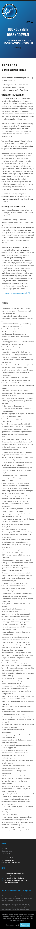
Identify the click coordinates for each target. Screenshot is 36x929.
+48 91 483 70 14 (9, 858)
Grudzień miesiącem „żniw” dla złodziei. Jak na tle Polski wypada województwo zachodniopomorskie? (17, 447)
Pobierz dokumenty (11, 883)
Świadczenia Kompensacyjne (12, 825)
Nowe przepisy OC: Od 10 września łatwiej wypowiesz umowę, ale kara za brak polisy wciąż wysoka (17, 534)
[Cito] (18, 11)
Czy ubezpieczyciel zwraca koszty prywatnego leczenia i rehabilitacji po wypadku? (15, 336)
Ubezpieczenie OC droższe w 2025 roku (16, 678)
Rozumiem (25, 925)
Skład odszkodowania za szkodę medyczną (17, 822)
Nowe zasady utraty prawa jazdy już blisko (17, 573)
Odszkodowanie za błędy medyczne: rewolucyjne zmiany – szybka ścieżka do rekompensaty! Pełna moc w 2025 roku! (16, 495)
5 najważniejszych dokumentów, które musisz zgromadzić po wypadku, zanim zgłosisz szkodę (16, 477)
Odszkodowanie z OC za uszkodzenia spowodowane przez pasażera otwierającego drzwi (15, 755)
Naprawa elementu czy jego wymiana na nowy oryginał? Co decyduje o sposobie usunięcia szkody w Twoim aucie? (16, 621)
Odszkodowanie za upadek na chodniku (16, 776)
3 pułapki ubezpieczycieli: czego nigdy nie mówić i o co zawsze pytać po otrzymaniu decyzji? (17, 470)
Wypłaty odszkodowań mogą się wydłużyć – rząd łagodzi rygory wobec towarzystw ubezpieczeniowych (17, 578)
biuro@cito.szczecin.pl (12, 862)
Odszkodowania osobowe (13, 876)
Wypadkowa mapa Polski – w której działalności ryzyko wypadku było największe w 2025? (18, 385)
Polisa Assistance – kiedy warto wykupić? (16, 560)
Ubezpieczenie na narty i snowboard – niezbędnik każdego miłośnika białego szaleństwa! (15, 503)
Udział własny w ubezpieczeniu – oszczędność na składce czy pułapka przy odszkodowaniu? (16, 408)
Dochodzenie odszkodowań (14, 874)
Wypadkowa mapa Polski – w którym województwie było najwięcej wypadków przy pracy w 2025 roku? (18, 393)
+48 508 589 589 (8, 860)
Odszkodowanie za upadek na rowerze (16, 778)
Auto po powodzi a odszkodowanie (14, 750)
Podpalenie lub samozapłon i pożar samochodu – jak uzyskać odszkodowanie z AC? (17, 318)
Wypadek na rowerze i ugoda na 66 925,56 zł (18, 424)
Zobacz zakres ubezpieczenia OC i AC (16, 293)
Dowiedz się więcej (12, 925)
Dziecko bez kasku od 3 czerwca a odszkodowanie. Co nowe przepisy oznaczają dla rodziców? (18, 359)
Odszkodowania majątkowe (14, 878)
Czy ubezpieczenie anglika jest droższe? (16, 308)
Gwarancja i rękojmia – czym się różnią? (16, 717)
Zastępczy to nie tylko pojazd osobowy (16, 796)
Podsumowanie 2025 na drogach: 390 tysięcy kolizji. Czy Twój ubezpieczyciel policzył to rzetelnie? (18, 400)
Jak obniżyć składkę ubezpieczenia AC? (15, 529)
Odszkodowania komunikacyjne (15, 880)
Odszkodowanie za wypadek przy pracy (16, 786)
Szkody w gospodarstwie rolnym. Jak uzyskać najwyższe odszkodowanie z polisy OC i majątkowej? (18, 372)
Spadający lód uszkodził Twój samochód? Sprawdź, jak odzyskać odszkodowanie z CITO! (17, 434)
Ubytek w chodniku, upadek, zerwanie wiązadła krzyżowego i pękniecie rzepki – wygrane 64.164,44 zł (16, 801)
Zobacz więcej (18, 47)
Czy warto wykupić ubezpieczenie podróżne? (18, 794)
